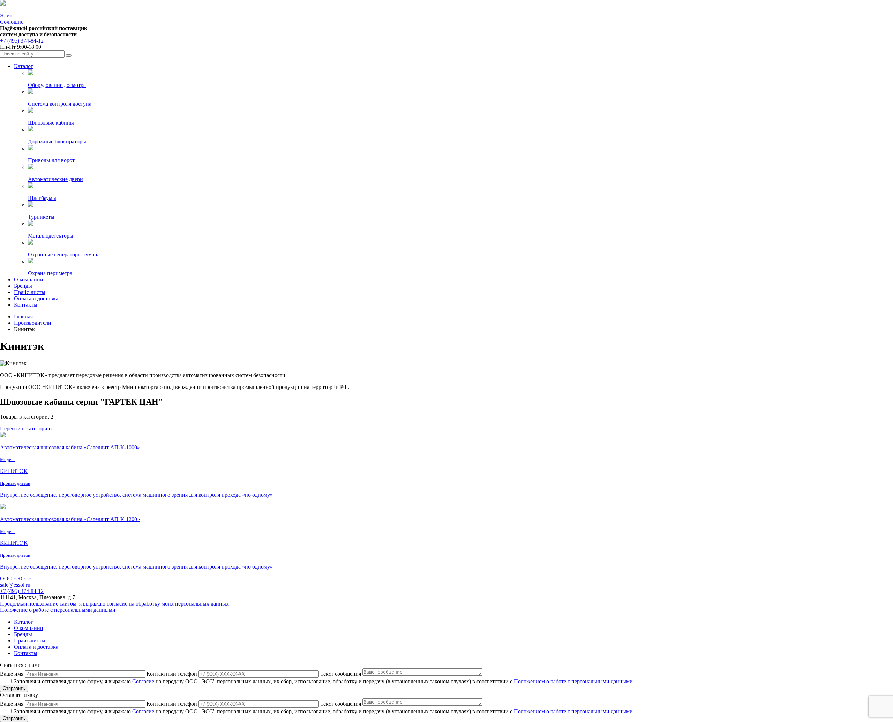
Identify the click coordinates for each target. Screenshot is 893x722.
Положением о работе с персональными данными (573, 681)
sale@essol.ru (15, 585)
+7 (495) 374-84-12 (22, 41)
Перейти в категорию (26, 428)
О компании (28, 280)
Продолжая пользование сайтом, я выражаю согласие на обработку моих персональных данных (114, 604)
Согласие (143, 681)
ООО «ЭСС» (15, 578)
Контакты (25, 305)
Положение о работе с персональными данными (57, 610)
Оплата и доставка (36, 298)
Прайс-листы (29, 292)
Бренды (23, 286)
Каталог (23, 66)
